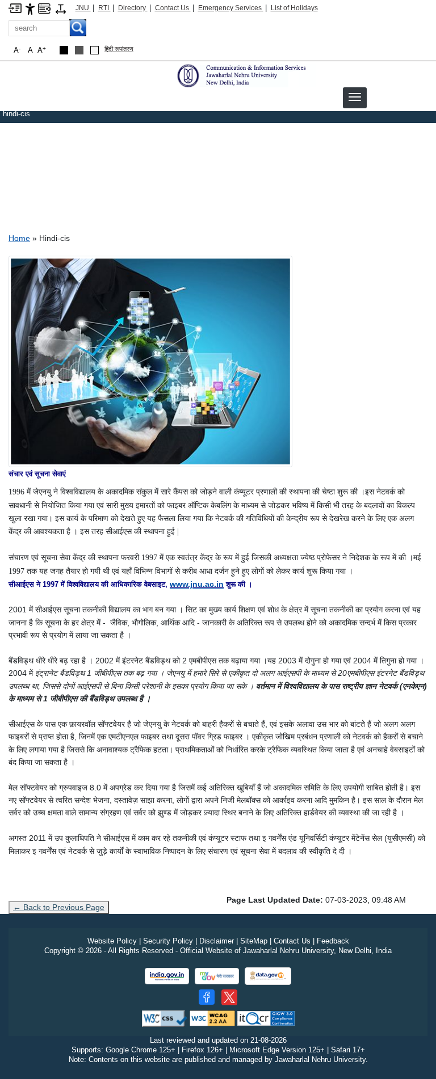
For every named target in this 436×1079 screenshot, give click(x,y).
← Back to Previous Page (58, 907)
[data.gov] (268, 976)
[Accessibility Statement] (30, 8)
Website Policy (112, 941)
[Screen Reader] (44, 7)
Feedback (333, 941)
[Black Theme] (64, 50)
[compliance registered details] (266, 1018)
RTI (104, 8)
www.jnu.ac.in (197, 584)
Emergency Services (230, 8)
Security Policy (168, 941)
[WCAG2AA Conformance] (212, 1018)
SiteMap (253, 941)
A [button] (41, 50)
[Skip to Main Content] (15, 7)
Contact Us (173, 8)
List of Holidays (294, 8)
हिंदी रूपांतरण (118, 48)
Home (19, 238)
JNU (83, 8)
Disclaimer (216, 941)
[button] (355, 97)
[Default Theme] (94, 50)
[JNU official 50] (229, 997)
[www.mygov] (217, 976)
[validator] (164, 1018)
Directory (133, 8)
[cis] (245, 75)
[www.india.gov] (167, 976)
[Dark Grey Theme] (79, 50)
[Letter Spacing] (60, 8)
